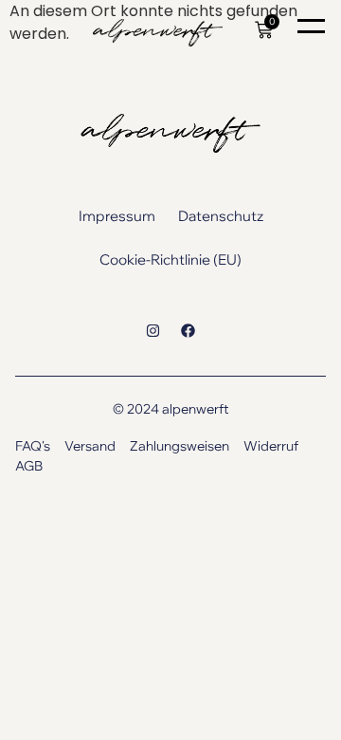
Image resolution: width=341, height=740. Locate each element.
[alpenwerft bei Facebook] (188, 331)
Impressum (117, 216)
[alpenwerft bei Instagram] (153, 331)
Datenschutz (220, 216)
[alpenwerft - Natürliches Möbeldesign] (153, 32)
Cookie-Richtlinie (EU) (170, 259)
